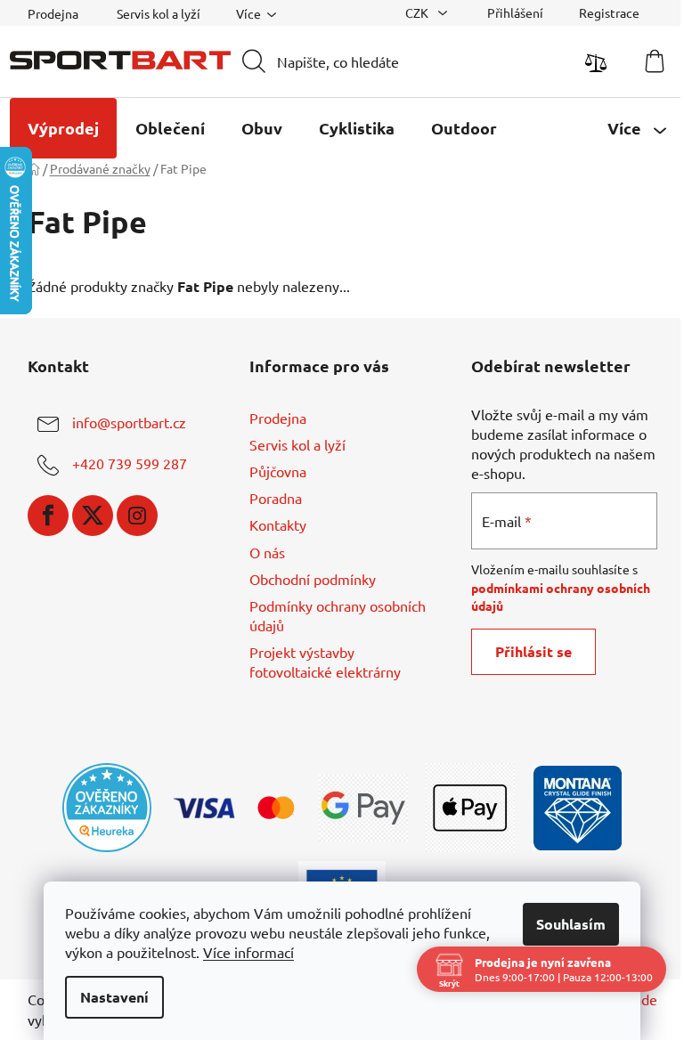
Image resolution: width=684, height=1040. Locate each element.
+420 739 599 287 (129, 463)
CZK (418, 12)
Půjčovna (277, 471)
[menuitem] (63, 128)
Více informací (248, 952)
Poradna (275, 498)
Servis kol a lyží (158, 13)
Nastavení (114, 996)
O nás (267, 552)
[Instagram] (137, 515)
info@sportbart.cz (129, 422)
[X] (92, 515)
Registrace (609, 12)
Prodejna (53, 13)
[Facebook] (48, 515)
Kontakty (277, 524)
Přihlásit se (533, 651)
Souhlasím (571, 923)
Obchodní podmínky (312, 579)
